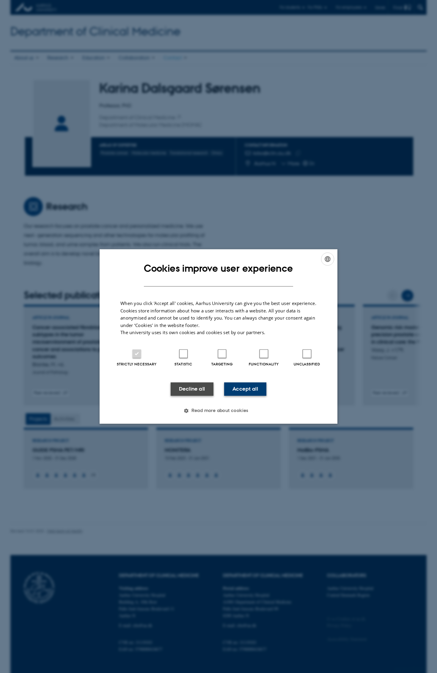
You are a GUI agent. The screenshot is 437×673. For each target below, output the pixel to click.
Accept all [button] (245, 389)
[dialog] (218, 336)
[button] (218, 410)
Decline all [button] (192, 389)
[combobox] (328, 259)
